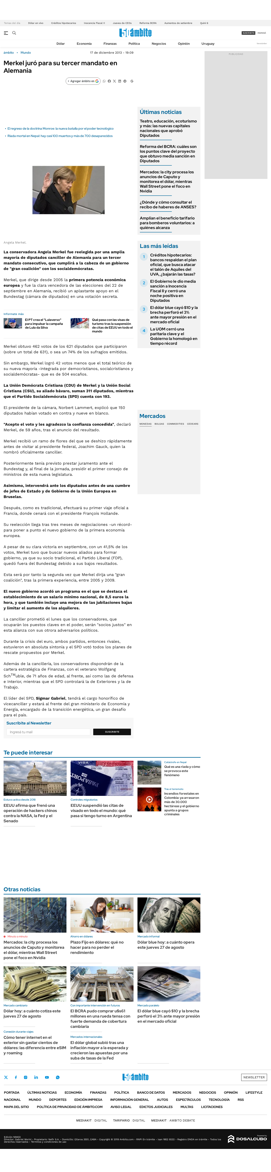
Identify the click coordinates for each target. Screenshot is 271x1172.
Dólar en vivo (35, 23)
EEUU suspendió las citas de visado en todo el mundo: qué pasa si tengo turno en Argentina (101, 810)
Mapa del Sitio (16, 1107)
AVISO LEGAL (121, 1107)
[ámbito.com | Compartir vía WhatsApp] (104, 81)
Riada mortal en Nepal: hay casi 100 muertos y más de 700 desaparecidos (60, 136)
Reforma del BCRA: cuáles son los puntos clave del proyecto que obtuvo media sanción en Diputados (168, 153)
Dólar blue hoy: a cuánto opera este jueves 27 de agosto (165, 945)
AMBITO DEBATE (173, 1120)
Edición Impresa (88, 1100)
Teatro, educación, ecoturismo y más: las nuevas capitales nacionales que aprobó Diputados (168, 128)
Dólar (61, 44)
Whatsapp (58, 1077)
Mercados (182, 1092)
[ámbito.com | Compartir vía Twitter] (114, 81)
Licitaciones (212, 1107)
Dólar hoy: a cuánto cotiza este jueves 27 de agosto (32, 1013)
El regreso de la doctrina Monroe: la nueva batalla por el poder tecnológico (61, 128)
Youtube (47, 1077)
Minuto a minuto (18, 936)
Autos (162, 1100)
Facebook (16, 1077)
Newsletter (262, 43)
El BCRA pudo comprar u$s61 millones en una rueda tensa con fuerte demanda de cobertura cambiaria (100, 1018)
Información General (129, 1100)
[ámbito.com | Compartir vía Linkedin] (119, 81)
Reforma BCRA (148, 23)
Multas (187, 1107)
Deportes (57, 1100)
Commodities (175, 423)
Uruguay (208, 44)
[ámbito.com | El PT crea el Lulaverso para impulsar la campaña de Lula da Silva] (13, 323)
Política (134, 44)
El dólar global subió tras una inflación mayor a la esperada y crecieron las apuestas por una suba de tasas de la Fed (99, 1050)
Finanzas (110, 44)
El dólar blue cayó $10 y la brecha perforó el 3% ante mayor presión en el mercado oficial (174, 314)
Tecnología (219, 1100)
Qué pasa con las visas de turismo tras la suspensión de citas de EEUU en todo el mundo (112, 325)
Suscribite (112, 731)
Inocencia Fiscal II (94, 23)
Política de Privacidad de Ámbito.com (70, 1107)
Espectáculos (188, 1100)
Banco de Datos (151, 1092)
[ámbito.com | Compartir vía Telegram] (124, 81)
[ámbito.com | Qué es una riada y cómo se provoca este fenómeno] (149, 773)
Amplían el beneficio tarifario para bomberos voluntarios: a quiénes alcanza (167, 223)
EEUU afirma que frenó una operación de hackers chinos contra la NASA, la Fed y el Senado (30, 813)
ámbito (9, 52)
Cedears (192, 423)
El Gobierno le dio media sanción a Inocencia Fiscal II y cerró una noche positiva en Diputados (173, 291)
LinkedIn (36, 1077)
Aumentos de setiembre (178, 23)
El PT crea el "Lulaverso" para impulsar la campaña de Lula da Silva (44, 323)
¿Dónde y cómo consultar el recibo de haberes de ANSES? (168, 205)
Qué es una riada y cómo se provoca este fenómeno (182, 771)
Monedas (145, 423)
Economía (84, 44)
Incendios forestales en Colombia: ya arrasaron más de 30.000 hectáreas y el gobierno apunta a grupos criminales (181, 803)
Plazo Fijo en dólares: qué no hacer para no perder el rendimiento (97, 947)
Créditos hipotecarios (63, 23)
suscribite (248, 33)
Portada (11, 1092)
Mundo (26, 52)
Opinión (184, 44)
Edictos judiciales (156, 1107)
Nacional (12, 1100)
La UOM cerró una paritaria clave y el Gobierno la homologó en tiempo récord (173, 336)
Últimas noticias (42, 1092)
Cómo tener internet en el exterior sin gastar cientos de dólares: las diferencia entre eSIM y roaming (35, 1045)
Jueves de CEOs (122, 23)
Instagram (25, 1077)
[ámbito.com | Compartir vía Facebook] (109, 81)
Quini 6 (204, 23)
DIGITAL (91, 1120)
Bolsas (159, 423)
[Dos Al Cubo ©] (247, 1139)
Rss (241, 1100)
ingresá (262, 33)
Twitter (6, 1077)
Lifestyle (254, 1092)
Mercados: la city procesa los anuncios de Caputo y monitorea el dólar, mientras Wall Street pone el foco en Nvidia (167, 181)
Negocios (159, 44)
